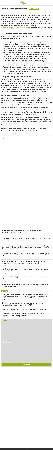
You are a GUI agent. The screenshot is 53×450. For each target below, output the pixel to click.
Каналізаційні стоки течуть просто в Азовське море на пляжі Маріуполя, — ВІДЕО (26, 254)
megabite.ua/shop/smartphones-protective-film (16, 28)
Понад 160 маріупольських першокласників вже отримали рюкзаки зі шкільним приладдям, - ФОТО (23, 304)
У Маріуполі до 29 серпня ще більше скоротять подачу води (24, 309)
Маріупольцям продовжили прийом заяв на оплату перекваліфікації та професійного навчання (25, 285)
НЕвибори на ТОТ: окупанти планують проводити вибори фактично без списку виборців (25, 270)
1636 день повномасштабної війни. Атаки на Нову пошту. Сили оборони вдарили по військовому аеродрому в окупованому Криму (25, 297)
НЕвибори (7, 342)
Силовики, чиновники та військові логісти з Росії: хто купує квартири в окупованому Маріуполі (23, 314)
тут (20, 124)
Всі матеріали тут (26, 364)
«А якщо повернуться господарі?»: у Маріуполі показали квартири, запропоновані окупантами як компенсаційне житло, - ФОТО (23, 262)
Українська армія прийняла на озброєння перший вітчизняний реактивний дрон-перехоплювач (22, 231)
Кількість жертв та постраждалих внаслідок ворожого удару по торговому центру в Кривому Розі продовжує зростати (26, 239)
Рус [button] (48, 2)
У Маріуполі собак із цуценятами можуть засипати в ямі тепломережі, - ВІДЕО (25, 278)
